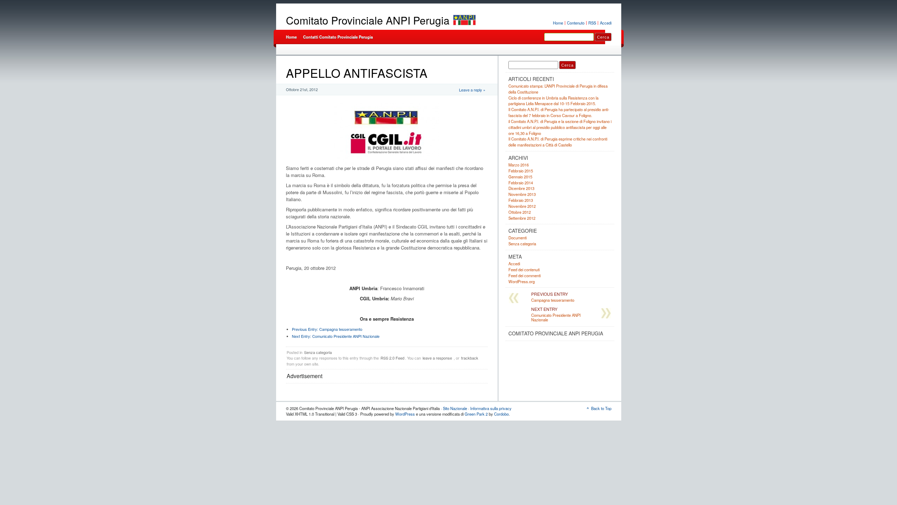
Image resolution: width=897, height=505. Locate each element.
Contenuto (575, 23)
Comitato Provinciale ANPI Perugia (368, 20)
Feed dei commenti (524, 275)
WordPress (405, 414)
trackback (469, 358)
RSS (592, 23)
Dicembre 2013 (521, 188)
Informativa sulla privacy (491, 408)
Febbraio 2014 (520, 182)
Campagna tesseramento (327, 329)
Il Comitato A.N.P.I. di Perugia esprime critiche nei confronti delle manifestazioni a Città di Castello (557, 142)
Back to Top (601, 408)
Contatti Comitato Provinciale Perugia (338, 37)
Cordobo (501, 414)
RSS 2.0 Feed (392, 358)
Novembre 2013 (522, 194)
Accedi (605, 23)
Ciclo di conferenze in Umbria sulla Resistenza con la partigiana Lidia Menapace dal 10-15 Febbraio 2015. (553, 101)
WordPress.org (521, 281)
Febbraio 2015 (520, 170)
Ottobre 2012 (519, 212)
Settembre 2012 (521, 218)
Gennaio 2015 (520, 176)
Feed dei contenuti (524, 269)
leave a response (437, 358)
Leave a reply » (472, 90)
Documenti (517, 237)
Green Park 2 (476, 414)
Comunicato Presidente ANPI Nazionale (335, 336)
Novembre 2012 (522, 206)
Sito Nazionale (455, 408)
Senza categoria (318, 352)
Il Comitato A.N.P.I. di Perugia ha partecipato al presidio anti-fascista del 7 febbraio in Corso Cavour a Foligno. (558, 112)
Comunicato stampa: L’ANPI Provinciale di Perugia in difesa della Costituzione (558, 89)
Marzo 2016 (518, 165)
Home (558, 23)
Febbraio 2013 (520, 200)
